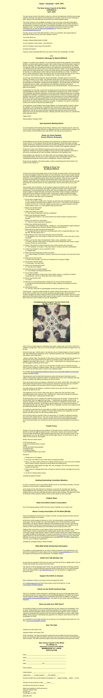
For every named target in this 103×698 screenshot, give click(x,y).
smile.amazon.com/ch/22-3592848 (33, 585)
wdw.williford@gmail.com (46, 570)
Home (41, 3)
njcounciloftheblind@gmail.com (32, 30)
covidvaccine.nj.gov (63, 535)
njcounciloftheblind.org (65, 552)
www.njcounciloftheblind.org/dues (36, 620)
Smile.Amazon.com (32, 583)
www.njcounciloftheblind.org (48, 28)
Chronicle (49, 3)
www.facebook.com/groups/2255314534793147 (36, 598)
